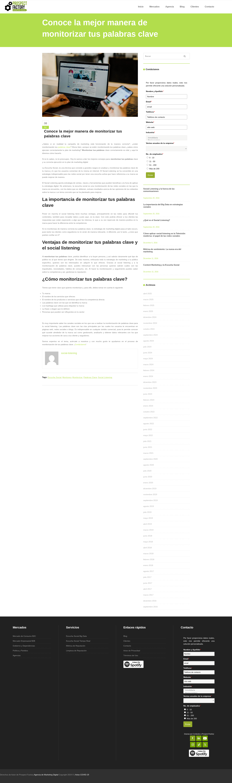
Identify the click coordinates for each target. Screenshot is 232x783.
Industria (150, 132)
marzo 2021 (148, 453)
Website (150, 122)
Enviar (150, 175)
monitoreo (67, 377)
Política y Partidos (20, 651)
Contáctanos (80, 344)
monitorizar (77, 377)
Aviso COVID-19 (82, 775)
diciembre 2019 (149, 488)
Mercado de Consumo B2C (24, 636)
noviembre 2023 (150, 388)
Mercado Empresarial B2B (24, 641)
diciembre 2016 (149, 601)
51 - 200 (152, 165)
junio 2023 (147, 394)
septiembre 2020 (150, 459)
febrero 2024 (148, 370)
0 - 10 (151, 158)
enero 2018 (148, 565)
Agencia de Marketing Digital (46, 775)
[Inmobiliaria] (166, 138)
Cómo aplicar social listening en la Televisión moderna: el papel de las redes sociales (164, 234)
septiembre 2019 (150, 500)
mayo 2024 (148, 358)
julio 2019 (147, 512)
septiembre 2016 (150, 607)
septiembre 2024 (150, 335)
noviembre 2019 (150, 494)
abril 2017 (147, 589)
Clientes (126, 641)
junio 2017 (147, 583)
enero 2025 (148, 311)
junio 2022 (147, 429)
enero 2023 (148, 406)
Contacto (127, 646)
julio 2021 (147, 441)
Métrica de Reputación (75, 646)
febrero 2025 (148, 305)
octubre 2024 (149, 329)
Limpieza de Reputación (76, 651)
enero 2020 (148, 483)
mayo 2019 (148, 518)
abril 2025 (147, 293)
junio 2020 (147, 477)
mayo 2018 (148, 542)
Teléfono (150, 112)
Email (149, 102)
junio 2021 (147, 447)
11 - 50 (152, 161)
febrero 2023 (148, 400)
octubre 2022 (149, 412)
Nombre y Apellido (154, 91)
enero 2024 (148, 376)
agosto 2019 (148, 506)
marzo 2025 (148, 299)
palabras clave (64, 147)
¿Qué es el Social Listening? (156, 220)
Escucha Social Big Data (76, 636)
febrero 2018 (148, 559)
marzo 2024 (148, 364)
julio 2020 (147, 471)
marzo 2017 (148, 595)
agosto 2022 (148, 423)
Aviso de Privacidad (131, 651)
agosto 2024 (148, 341)
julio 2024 (147, 347)
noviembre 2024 (150, 323)
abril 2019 (147, 524)
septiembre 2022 (150, 418)
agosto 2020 (148, 465)
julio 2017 (147, 577)
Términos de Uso (130, 655)
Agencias (17, 655)
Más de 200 (154, 169)
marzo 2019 (148, 530)
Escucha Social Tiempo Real (78, 641)
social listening (105, 377)
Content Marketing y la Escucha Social (161, 265)
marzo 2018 (148, 553)
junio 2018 (147, 536)
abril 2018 (147, 548)
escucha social (54, 377)
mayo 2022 (148, 435)
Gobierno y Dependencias (24, 646)
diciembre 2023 (149, 382)
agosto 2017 (148, 571)
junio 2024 (147, 353)
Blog (125, 636)
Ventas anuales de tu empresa (160, 143)
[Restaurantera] (199, 693)
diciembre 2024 (149, 317)
